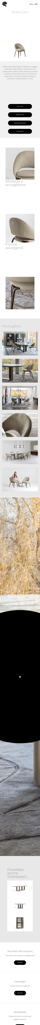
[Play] (20, 676)
